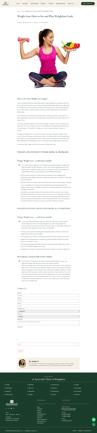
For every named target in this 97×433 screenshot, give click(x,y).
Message (20, 319)
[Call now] (94, 424)
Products (51, 3)
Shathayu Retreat (60, 3)
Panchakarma (34, 3)
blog (23, 11)
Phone (19, 298)
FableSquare (34, 431)
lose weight (33, 165)
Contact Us (70, 3)
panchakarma (30, 244)
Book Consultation (88, 3)
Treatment (25, 3)
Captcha (20, 327)
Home (17, 3)
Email (19, 303)
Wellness (43, 3)
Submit (20, 351)
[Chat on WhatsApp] (94, 420)
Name (19, 293)
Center (20, 314)
